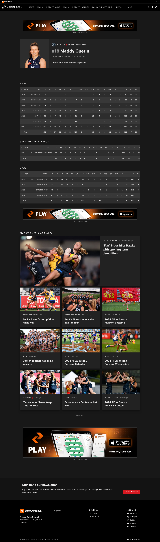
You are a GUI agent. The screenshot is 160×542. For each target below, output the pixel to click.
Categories (57, 511)
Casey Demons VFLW (39, 179)
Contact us (93, 513)
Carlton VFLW (42, 184)
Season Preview (112, 398)
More (129, 7)
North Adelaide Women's (41, 153)
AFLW (25, 356)
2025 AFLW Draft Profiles (76, 7)
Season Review (111, 315)
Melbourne (36, 94)
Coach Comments (30, 315)
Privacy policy (94, 517)
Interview (27, 398)
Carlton (61, 45)
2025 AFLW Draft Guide (48, 7)
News (119, 7)
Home (31, 7)
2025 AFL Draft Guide (102, 7)
